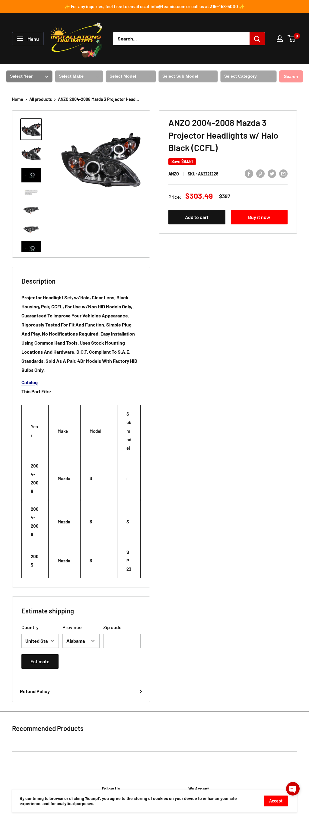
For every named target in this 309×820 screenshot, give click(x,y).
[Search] (257, 38)
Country (30, 627)
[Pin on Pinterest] (260, 173)
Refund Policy (35, 691)
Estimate (39, 661)
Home (17, 99)
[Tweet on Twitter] (272, 173)
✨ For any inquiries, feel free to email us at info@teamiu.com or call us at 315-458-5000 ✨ (154, 6)
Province (72, 627)
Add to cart (197, 217)
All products (40, 99)
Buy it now (259, 217)
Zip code (112, 627)
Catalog (29, 382)
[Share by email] (283, 173)
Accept (275, 800)
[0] (292, 38)
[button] (293, 789)
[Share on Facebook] (249, 173)
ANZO (173, 173)
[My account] (280, 38)
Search (291, 76)
